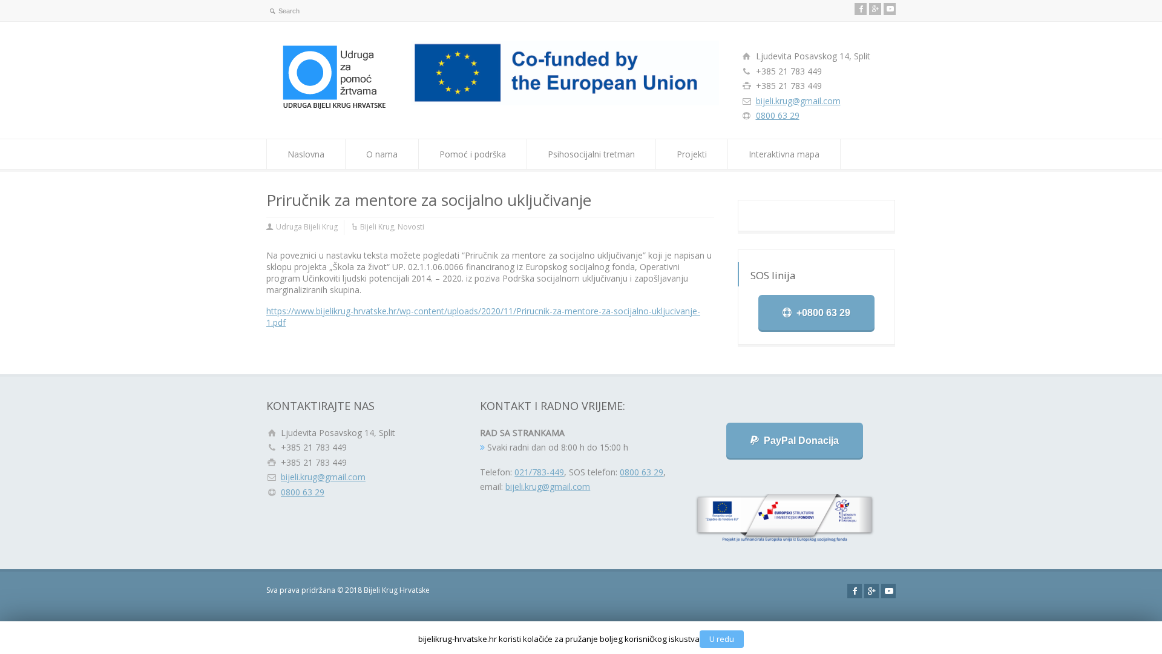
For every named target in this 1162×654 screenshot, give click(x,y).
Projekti (692, 154)
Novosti (411, 227)
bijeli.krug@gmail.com (798, 101)
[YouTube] (890, 9)
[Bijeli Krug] (336, 107)
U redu (721, 638)
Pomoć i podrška (472, 154)
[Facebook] (861, 9)
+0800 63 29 (823, 313)
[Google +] (875, 9)
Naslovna (305, 154)
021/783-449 (539, 472)
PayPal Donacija (801, 440)
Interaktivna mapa (784, 154)
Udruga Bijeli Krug (307, 227)
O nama (382, 154)
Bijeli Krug (377, 227)
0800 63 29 (777, 115)
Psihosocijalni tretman (591, 154)
